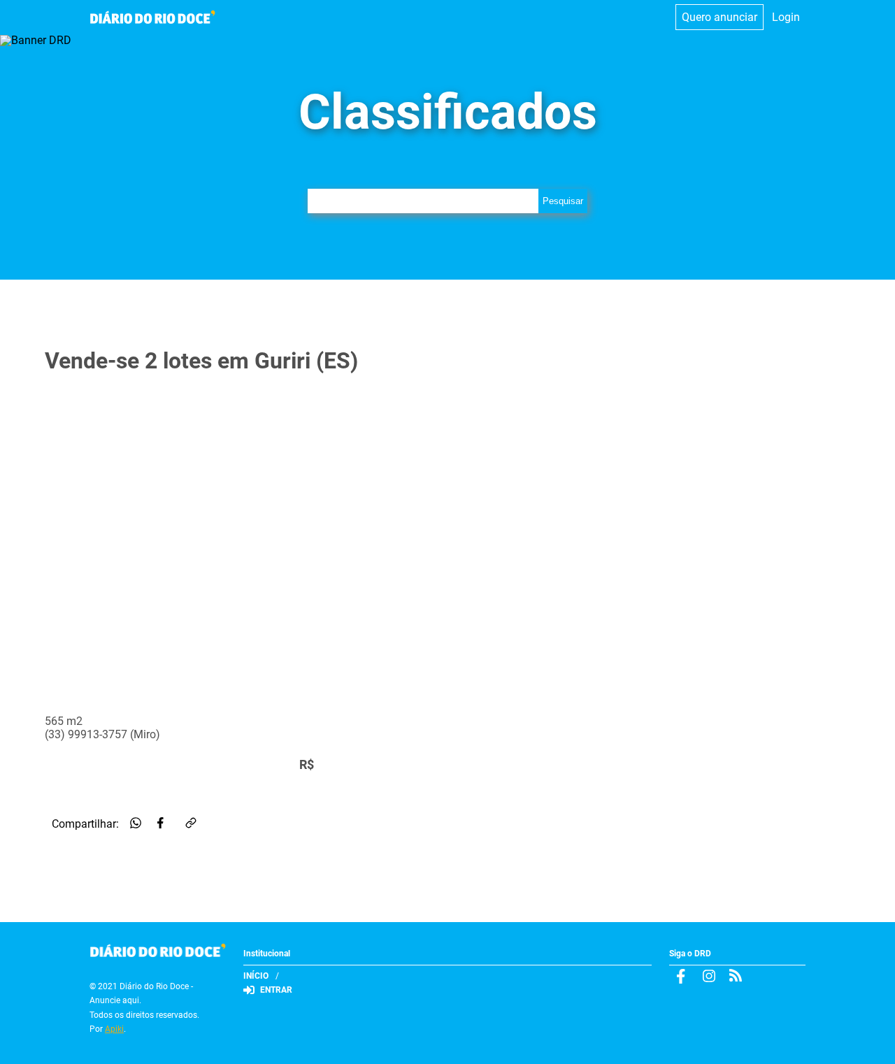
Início (255, 976)
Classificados (448, 112)
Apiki (114, 1029)
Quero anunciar (719, 17)
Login (786, 17)
